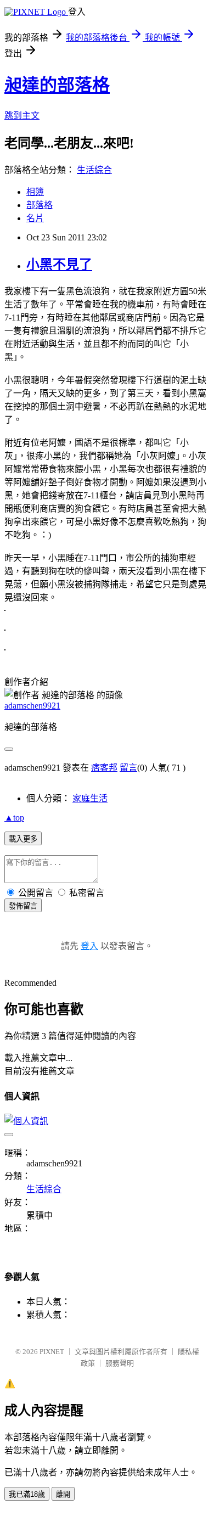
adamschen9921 (32, 705)
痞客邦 (104, 767)
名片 (35, 218)
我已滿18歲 (27, 1494)
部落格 (39, 205)
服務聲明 (119, 1363)
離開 (63, 1494)
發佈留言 (23, 906)
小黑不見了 (59, 264)
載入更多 (23, 839)
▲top (14, 817)
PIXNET (52, 1351)
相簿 (35, 191)
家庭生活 (90, 798)
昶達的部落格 (57, 85)
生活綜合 (94, 170)
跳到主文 (22, 115)
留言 (128, 767)
